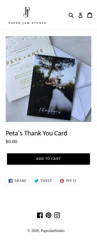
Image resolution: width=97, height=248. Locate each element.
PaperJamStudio (52, 231)
